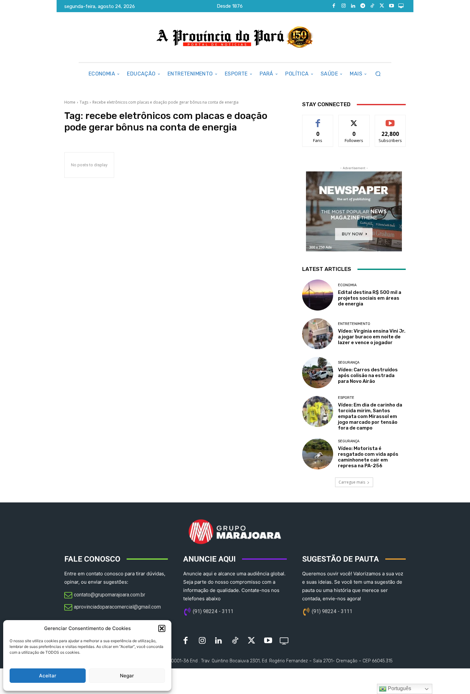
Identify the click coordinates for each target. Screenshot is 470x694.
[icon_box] (104, 595)
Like (318, 119)
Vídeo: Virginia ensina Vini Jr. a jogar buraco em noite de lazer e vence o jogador (371, 336)
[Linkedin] (353, 6)
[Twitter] (382, 6)
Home (69, 102)
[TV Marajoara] (401, 6)
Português (399, 688)
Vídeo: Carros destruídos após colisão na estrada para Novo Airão (368, 375)
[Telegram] (362, 6)
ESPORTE (346, 397)
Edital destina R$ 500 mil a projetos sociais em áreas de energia (369, 298)
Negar (127, 676)
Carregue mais (352, 482)
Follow (354, 119)
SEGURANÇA (348, 362)
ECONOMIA (347, 285)
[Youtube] (391, 6)
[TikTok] (372, 6)
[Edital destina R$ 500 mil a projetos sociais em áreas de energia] (317, 295)
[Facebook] (334, 6)
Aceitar (47, 676)
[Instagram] (343, 6)
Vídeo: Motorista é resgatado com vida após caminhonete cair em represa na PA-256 (368, 457)
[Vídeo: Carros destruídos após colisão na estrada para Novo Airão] (317, 372)
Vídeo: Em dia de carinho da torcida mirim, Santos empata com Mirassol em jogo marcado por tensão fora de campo (370, 416)
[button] (162, 628)
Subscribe (390, 119)
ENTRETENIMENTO (354, 324)
